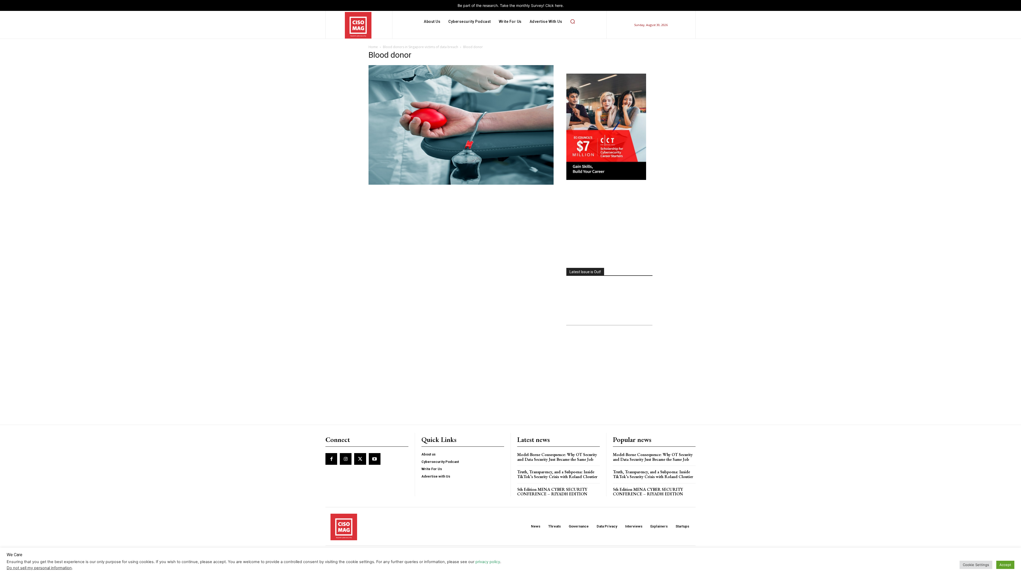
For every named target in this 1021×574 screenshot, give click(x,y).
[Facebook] (331, 459)
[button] (572, 21)
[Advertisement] (609, 224)
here (559, 5)
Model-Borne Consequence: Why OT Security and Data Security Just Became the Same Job (557, 457)
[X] (360, 459)
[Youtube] (374, 459)
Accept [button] (1005, 565)
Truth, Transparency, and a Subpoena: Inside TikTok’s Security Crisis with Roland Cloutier (557, 474)
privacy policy (487, 561)
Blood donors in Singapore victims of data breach (420, 47)
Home (373, 47)
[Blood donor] (461, 183)
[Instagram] (346, 459)
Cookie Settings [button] (976, 565)
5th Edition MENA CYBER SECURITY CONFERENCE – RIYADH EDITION (552, 492)
